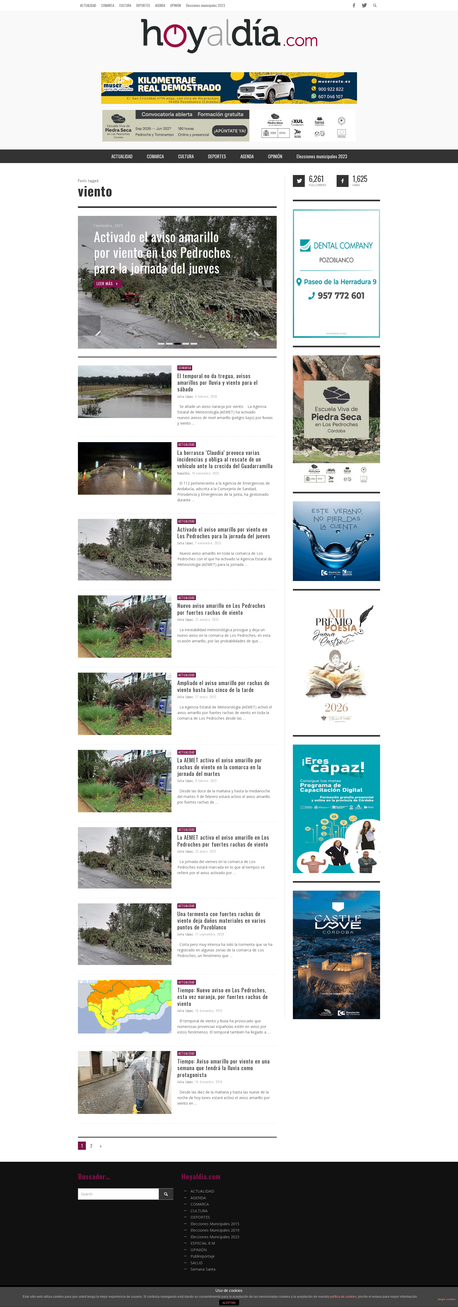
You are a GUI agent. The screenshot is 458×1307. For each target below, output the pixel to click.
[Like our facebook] (343, 181)
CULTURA (199, 1210)
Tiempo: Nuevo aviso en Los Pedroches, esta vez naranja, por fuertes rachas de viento (222, 996)
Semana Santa (203, 1269)
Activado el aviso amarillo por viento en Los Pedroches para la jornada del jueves (223, 532)
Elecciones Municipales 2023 (215, 1236)
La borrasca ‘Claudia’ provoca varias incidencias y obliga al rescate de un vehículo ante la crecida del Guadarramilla (225, 459)
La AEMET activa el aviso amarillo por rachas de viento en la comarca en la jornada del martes (219, 766)
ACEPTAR (229, 1302)
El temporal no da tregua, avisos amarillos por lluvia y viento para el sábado (217, 382)
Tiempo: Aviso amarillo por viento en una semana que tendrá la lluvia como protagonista (223, 1067)
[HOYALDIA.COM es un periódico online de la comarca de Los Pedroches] (229, 41)
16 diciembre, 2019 (208, 1082)
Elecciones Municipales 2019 (215, 1230)
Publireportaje (203, 1256)
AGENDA (198, 1197)
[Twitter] (364, 5)
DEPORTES (200, 1217)
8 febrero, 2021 (206, 781)
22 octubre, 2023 (207, 619)
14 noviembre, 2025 (205, 473)
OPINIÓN (199, 1249)
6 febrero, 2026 (206, 396)
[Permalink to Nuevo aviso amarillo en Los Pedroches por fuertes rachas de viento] (124, 626)
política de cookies (343, 1297)
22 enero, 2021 (205, 851)
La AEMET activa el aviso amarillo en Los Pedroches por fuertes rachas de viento (223, 840)
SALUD (197, 1262)
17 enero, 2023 (205, 697)
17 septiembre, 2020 (209, 934)
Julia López (185, 396)
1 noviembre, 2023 (208, 543)
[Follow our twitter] (299, 181)
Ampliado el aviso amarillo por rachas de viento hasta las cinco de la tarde (223, 685)
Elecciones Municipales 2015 (215, 1223)
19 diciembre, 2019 (208, 1011)
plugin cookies (446, 1299)
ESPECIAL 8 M (203, 1243)
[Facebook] (354, 5)
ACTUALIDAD (186, 444)
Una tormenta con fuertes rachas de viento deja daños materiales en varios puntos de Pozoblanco (221, 920)
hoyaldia (183, 473)
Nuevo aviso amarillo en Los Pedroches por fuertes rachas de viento (221, 608)
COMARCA (184, 368)
